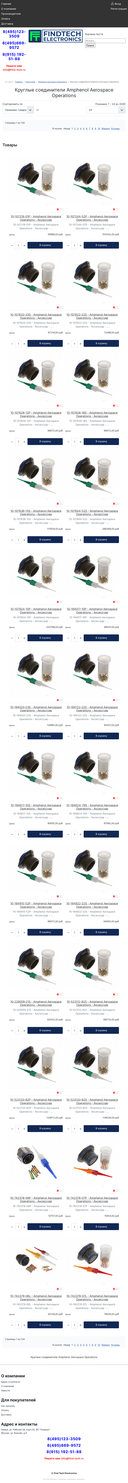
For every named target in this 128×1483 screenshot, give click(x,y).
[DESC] (38, 109)
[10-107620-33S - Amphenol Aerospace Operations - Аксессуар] (36, 278)
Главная (6, 3)
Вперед (106, 128)
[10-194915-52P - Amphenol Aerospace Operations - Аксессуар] (36, 867)
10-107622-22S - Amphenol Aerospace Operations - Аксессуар (92, 316)
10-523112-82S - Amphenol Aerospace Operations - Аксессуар (92, 1003)
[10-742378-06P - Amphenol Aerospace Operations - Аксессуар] (36, 1161)
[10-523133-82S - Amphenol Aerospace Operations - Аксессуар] (92, 1063)
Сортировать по (12, 104)
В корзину (45, 245)
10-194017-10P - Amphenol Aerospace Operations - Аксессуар (92, 610)
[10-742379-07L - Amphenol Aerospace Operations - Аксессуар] (92, 1259)
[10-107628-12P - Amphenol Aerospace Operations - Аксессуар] (36, 376)
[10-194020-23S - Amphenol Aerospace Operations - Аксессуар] (36, 670)
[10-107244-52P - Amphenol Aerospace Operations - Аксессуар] (92, 180)
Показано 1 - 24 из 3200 (110, 104)
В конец (115, 128)
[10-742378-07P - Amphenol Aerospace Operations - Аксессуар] (92, 1161)
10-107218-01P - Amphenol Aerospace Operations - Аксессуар (36, 218)
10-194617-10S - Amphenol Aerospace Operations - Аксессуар (36, 807)
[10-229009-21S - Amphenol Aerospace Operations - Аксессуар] (36, 965)
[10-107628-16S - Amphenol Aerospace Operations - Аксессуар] (92, 376)
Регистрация (119, 8)
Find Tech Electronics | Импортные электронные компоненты (64, 1479)
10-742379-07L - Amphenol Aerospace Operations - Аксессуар (92, 1297)
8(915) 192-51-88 (14, 56)
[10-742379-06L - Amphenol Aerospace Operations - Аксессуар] (36, 1259)
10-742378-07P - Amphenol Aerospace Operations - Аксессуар (92, 1199)
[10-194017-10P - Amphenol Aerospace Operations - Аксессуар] (92, 572)
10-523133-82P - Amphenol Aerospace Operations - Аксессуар (36, 1101)
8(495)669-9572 (14, 45)
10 (99, 128)
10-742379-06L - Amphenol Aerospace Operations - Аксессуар (36, 1297)
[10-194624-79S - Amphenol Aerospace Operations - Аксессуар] (92, 768)
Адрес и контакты (10, 1381)
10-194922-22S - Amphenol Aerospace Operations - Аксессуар (92, 905)
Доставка (7, 23)
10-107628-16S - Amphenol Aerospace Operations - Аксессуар (92, 414)
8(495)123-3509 (14, 33)
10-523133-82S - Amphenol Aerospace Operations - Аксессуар (92, 1101)
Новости (5, 1390)
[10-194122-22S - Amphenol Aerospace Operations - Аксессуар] (92, 670)
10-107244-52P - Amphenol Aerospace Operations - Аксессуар (92, 218)
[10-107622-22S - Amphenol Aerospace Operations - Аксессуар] (92, 278)
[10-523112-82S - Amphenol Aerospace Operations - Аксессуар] (92, 965)
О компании (8, 8)
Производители (11, 13)
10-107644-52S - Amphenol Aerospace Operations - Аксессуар (92, 512)
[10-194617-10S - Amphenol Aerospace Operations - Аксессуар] (36, 768)
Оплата (5, 18)
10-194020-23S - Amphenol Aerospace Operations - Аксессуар (36, 709)
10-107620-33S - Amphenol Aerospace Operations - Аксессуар (36, 316)
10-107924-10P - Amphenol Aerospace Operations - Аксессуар (36, 610)
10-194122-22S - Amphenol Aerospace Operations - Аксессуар (92, 709)
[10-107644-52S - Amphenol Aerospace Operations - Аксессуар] (92, 474)
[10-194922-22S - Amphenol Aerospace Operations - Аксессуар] (92, 867)
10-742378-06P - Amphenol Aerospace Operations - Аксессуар (36, 1199)
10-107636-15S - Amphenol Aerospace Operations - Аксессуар (35, 512)
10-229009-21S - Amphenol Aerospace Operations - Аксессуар (36, 1003)
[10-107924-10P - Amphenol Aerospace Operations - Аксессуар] (36, 572)
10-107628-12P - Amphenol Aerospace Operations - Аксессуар (35, 414)
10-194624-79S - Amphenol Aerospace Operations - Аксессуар (92, 807)
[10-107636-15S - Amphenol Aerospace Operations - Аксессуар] (36, 474)
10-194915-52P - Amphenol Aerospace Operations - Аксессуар (36, 905)
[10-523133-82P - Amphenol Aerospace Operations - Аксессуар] (36, 1063)
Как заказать (8, 1406)
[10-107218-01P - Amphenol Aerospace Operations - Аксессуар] (36, 180)
